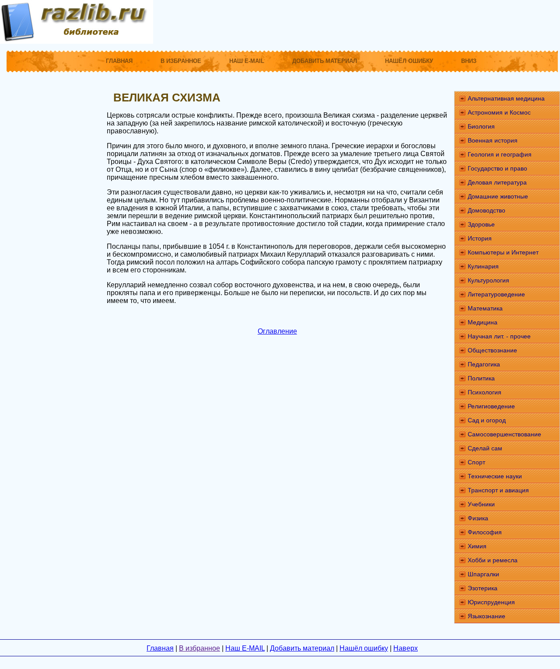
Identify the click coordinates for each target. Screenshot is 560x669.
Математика (485, 308)
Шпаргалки (483, 574)
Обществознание (492, 350)
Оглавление (277, 331)
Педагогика (484, 364)
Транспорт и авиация (498, 490)
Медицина (482, 322)
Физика (478, 518)
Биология (481, 126)
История (480, 238)
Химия (477, 546)
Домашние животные (498, 196)
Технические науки (495, 476)
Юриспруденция (491, 602)
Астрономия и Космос (499, 112)
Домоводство (486, 210)
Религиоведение (491, 406)
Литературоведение (496, 294)
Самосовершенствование (504, 434)
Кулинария (483, 266)
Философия (485, 532)
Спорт (476, 462)
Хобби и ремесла (493, 560)
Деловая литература (497, 182)
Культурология (488, 280)
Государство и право (497, 168)
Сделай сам (485, 448)
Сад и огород (487, 420)
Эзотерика (482, 588)
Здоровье (481, 224)
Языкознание (486, 616)
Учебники (481, 504)
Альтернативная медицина (506, 98)
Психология (484, 392)
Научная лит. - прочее (499, 336)
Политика (481, 378)
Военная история (493, 140)
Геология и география (500, 154)
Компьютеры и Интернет (503, 252)
